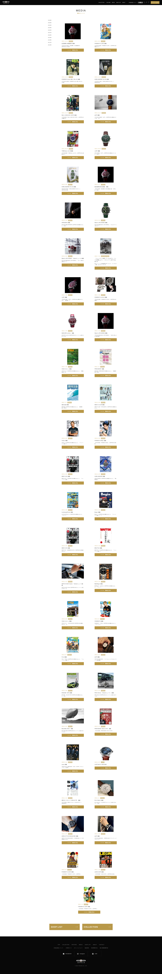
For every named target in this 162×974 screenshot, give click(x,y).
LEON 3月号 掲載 (99, 871)
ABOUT (123, 2)
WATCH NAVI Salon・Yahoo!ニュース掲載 (72, 584)
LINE (96, 953)
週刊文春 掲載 (65, 404)
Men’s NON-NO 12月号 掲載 (69, 115)
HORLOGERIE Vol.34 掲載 (102, 79)
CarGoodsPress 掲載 (67, 512)
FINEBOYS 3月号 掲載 (68, 871)
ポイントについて (78, 947)
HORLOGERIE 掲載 (100, 476)
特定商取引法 (94, 947)
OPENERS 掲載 (66, 222)
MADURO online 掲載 (68, 333)
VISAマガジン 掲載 (67, 368)
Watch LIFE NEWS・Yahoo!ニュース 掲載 (73, 258)
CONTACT (101, 944)
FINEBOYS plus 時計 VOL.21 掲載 (71, 79)
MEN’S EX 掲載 (66, 476)
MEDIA (113, 2)
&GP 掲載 (97, 115)
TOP (59, 944)
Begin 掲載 (97, 512)
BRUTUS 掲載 (98, 548)
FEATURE (108, 2)
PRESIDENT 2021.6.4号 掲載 (103, 728)
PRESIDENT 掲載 (99, 368)
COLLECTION (101, 2)
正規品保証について (132, 2)
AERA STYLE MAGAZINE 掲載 (70, 836)
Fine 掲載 (64, 657)
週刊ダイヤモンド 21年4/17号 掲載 (71, 800)
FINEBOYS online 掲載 (101, 297)
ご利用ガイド (68, 947)
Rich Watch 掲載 (99, 800)
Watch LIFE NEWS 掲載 (101, 222)
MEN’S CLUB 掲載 (100, 404)
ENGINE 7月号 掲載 (67, 692)
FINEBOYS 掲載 (99, 621)
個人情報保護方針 (104, 947)
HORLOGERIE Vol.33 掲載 (69, 186)
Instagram (82, 953)
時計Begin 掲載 (99, 583)
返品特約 (87, 947)
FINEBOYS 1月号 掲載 (101, 43)
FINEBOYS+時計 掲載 (100, 440)
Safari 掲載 (65, 440)
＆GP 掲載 (97, 151)
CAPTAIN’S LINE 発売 (101, 764)
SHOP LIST (118, 2)
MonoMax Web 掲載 (67, 728)
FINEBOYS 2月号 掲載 (84, 906)
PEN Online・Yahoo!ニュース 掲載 (104, 692)
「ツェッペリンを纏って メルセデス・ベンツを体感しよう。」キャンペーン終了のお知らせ (105, 260)
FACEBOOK (69, 953)
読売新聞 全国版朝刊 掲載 (68, 43)
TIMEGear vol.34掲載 (67, 151)
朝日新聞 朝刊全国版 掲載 (101, 186)
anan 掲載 (64, 764)
